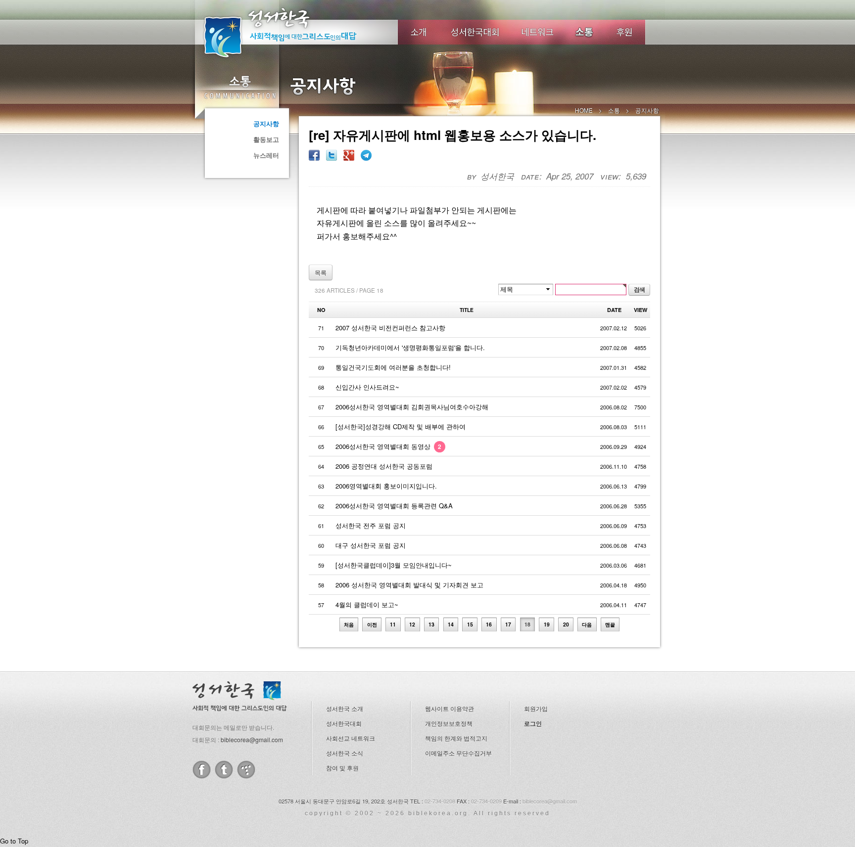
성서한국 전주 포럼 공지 (370, 525)
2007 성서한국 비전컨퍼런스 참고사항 (390, 327)
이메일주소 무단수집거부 (458, 753)
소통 (239, 87)
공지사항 (266, 123)
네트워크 (538, 32)
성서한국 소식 (344, 753)
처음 (349, 624)
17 (508, 624)
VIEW (640, 309)
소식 (585, 32)
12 (412, 624)
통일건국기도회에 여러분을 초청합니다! (393, 367)
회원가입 (536, 708)
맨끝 (610, 624)
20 (566, 624)
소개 (418, 32)
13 (431, 624)
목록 (321, 272)
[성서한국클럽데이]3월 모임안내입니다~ (393, 565)
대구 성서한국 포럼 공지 (370, 545)
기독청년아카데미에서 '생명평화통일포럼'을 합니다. (410, 347)
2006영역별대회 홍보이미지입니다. (386, 485)
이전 (372, 624)
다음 (587, 624)
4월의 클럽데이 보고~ (366, 604)
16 (489, 624)
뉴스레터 (266, 155)
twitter (224, 769)
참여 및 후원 (342, 767)
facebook (201, 769)
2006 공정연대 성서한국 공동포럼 (383, 466)
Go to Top (14, 841)
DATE (614, 309)
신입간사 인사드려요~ (367, 387)
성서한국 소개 (344, 708)
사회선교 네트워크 (350, 738)
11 (393, 624)
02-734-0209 (486, 801)
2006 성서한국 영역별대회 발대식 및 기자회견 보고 (409, 584)
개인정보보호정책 (449, 723)
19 (547, 624)
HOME (584, 110)
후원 (624, 32)
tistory (246, 769)
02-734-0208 (440, 801)
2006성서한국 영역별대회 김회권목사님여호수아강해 (411, 406)
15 (470, 624)
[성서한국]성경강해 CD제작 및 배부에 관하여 (400, 426)
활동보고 (266, 139)
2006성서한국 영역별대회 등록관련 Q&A (394, 505)
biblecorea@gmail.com (252, 739)
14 (451, 624)
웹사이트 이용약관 (449, 708)
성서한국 (294, 31)
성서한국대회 (475, 32)
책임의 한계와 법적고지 (456, 738)
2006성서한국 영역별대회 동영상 (388, 446)
